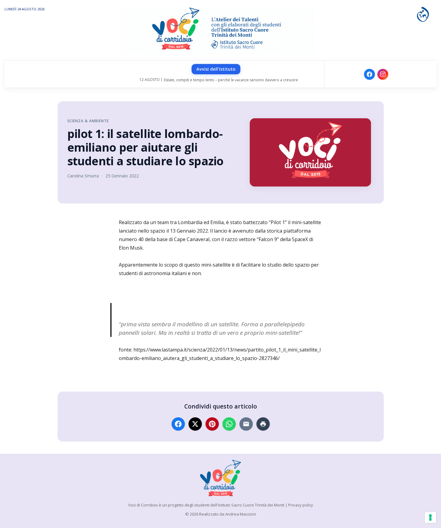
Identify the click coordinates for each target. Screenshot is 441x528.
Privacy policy (300, 505)
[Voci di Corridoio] (220, 478)
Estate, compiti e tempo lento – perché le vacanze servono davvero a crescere (231, 79)
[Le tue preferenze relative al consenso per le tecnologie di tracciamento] (430, 517)
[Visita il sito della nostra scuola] (422, 13)
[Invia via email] (246, 424)
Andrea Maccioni (240, 514)
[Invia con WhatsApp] (229, 424)
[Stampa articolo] (263, 424)
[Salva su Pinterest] (212, 424)
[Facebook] (369, 74)
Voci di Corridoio (143, 505)
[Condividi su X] (195, 424)
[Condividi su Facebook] (178, 424)
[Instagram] (382, 74)
